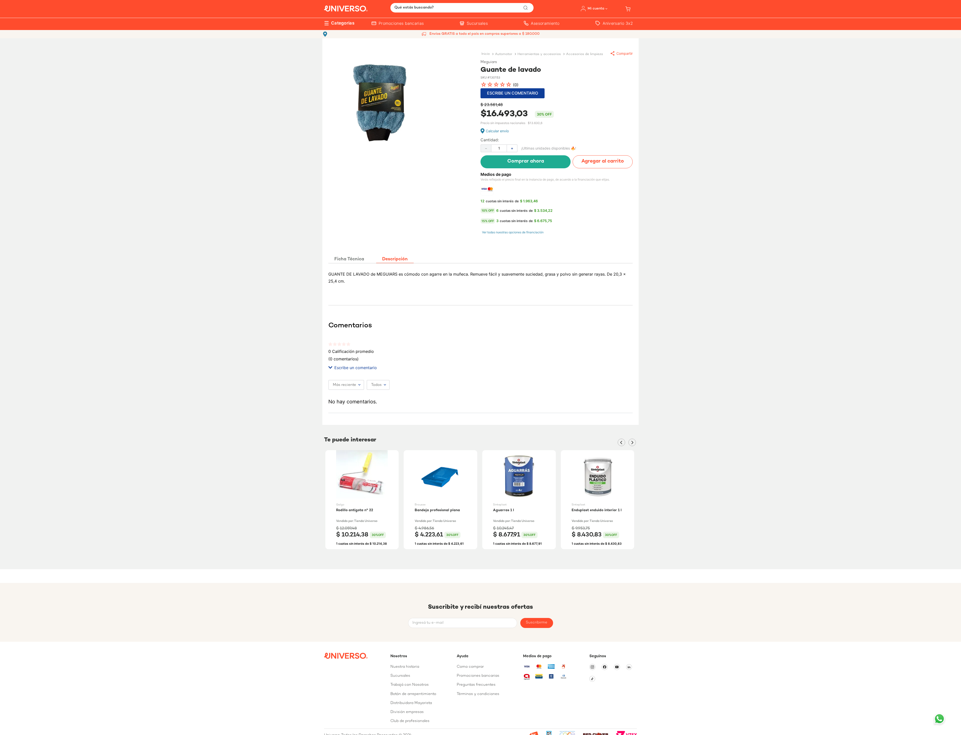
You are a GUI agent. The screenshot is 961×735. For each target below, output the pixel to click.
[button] (622, 53)
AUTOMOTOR (503, 54)
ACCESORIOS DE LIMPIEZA (584, 54)
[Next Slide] (632, 442)
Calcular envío (497, 131)
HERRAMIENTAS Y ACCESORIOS (539, 54)
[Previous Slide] (621, 442)
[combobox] (462, 8)
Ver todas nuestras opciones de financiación (513, 232)
